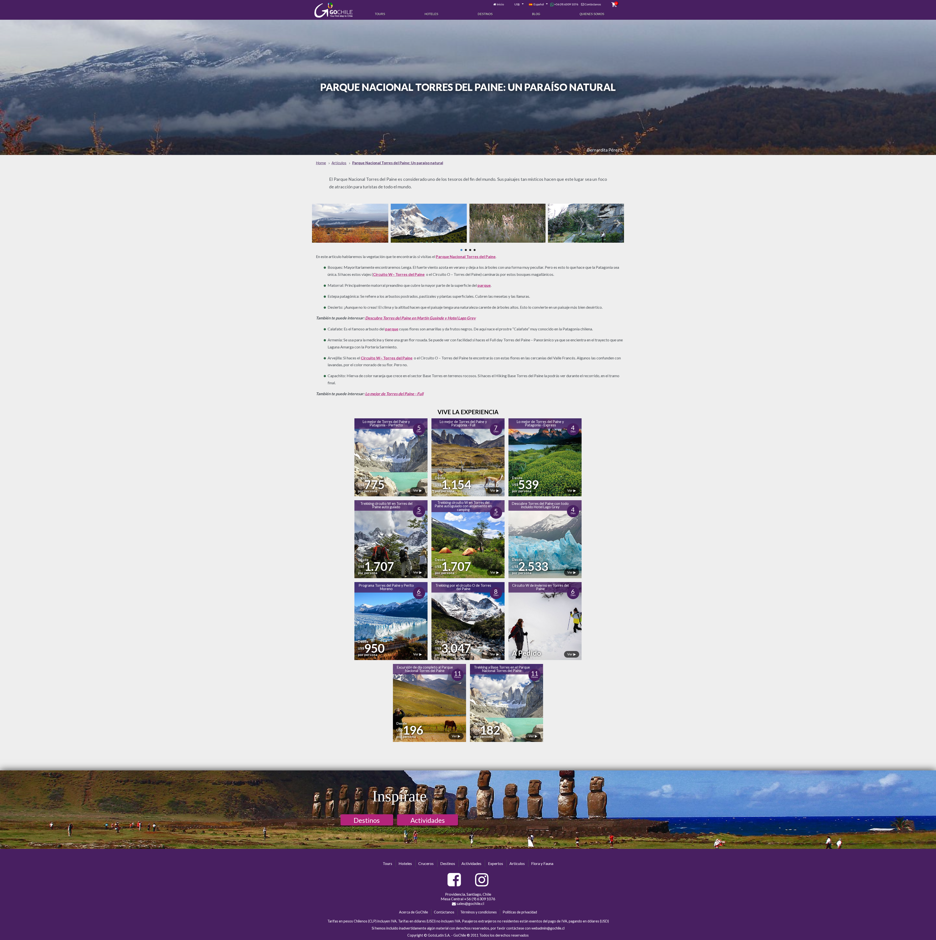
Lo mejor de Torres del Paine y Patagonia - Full (463, 423)
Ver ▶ (417, 490)
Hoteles (431, 14)
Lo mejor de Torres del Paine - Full (394, 393)
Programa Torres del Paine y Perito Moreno (386, 587)
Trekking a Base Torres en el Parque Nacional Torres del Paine (502, 669)
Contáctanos (593, 4)
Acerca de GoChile (413, 912)
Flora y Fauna (542, 863)
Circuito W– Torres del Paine (399, 274)
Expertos (495, 863)
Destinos (485, 14)
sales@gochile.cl (470, 903)
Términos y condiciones (478, 912)
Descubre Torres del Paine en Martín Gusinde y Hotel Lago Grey (420, 318)
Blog (536, 14)
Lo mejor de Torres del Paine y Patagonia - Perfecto (386, 423)
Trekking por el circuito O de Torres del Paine (463, 587)
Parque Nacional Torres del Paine (466, 256)
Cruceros (426, 863)
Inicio (500, 4)
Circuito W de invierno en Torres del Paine (540, 587)
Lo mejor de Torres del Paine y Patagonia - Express (540, 423)
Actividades (427, 820)
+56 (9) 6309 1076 (566, 4)
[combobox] (516, 4)
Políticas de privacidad (520, 912)
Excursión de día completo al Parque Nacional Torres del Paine (425, 669)
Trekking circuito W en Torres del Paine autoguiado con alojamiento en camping (463, 506)
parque (484, 285)
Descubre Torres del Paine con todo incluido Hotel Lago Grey (540, 505)
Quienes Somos (592, 14)
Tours (380, 14)
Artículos (517, 863)
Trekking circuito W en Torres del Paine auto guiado (386, 505)
